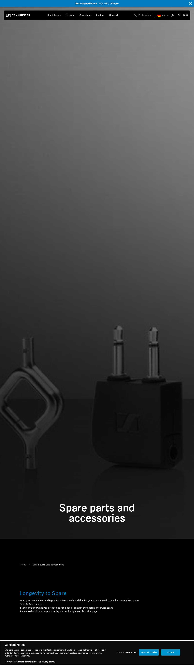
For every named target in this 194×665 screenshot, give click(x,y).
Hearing (70, 15)
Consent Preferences (126, 652)
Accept (170, 652)
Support (113, 15)
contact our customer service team (93, 608)
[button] (163, 15)
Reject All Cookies (148, 652)
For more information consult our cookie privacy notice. (30, 662)
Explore (100, 15)
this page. (92, 611)
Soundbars (85, 15)
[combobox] (173, 15)
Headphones (54, 15)
